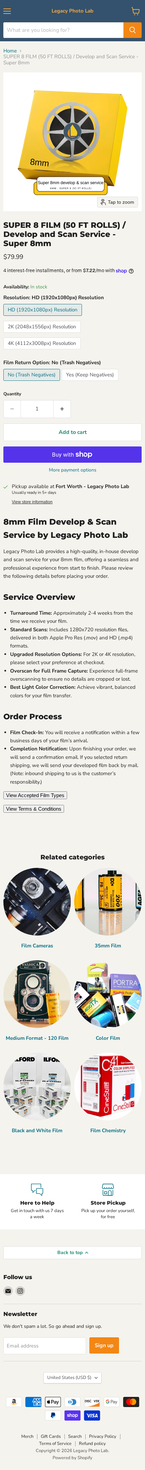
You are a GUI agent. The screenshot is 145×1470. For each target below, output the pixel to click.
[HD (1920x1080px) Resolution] (43, 317)
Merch (27, 1436)
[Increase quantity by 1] (62, 409)
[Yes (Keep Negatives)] (91, 382)
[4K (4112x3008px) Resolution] (42, 351)
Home (10, 51)
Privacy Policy (102, 1436)
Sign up (104, 1345)
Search (75, 1436)
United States (69, 1378)
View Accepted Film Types (35, 795)
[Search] (132, 30)
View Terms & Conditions (33, 809)
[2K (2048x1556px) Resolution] (42, 334)
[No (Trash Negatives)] (32, 382)
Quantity (12, 394)
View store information (32, 502)
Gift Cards (51, 1436)
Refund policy (92, 1444)
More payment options (72, 470)
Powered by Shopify (72, 1458)
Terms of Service (55, 1444)
